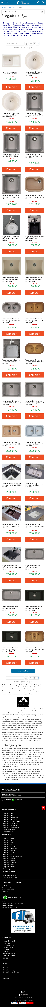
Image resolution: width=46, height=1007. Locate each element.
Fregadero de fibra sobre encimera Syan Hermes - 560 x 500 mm (33, 279)
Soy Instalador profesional (11, 972)
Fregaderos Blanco (9, 867)
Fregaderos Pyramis (9, 850)
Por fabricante (11, 7)
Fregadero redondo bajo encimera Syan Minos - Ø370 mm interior (10, 115)
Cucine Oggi (6, 869)
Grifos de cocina (8, 832)
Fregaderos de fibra (9, 815)
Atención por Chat (8, 970)
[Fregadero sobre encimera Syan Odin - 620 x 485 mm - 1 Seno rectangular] (34, 184)
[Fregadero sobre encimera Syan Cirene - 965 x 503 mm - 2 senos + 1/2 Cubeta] (34, 636)
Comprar (11, 87)
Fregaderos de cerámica (10, 817)
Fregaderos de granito (10, 819)
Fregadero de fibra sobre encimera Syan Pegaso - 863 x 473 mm (33, 608)
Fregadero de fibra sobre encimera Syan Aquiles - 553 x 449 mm (11, 402)
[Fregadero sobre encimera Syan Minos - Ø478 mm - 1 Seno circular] (34, 60)
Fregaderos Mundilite (9, 863)
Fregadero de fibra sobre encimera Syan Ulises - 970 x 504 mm (11, 526)
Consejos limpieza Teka (10, 877)
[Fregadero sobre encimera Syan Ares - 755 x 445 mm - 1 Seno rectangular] (34, 554)
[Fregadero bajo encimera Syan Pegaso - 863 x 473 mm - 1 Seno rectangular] (11, 636)
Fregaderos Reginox (9, 861)
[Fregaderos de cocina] (23, 2)
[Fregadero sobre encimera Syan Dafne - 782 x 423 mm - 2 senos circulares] (11, 307)
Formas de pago (8, 947)
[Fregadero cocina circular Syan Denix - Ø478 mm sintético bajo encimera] (11, 225)
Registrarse (6, 964)
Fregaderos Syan (8, 840)
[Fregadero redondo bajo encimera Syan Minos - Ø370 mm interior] (11, 102)
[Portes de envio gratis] (23, 921)
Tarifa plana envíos (9, 953)
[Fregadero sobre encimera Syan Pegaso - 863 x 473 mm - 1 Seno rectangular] (34, 595)
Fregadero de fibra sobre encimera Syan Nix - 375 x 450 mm (34, 115)
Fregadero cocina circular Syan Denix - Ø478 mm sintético (10, 238)
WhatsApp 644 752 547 (14, 897)
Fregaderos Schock (9, 852)
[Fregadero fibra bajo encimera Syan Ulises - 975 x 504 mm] (34, 472)
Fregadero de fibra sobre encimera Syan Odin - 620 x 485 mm (34, 197)
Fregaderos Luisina (9, 846)
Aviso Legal (6, 943)
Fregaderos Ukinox (9, 858)
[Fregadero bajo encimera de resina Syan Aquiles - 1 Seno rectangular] (34, 389)
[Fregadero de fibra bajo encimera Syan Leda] (34, 513)
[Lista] (37, 43)
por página (24, 47)
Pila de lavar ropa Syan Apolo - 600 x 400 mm (9, 73)
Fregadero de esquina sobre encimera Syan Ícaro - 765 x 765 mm (11, 485)
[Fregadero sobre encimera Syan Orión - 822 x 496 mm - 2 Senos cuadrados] (11, 431)
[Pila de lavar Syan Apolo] (11, 60)
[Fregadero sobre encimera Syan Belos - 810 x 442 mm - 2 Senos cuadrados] (34, 307)
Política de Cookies (9, 955)
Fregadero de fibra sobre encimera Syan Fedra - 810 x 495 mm (34, 444)
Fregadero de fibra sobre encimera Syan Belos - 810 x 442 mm (34, 320)
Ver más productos (23, 671)
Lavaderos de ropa (9, 830)
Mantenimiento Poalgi (9, 875)
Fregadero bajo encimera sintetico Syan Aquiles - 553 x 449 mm (34, 402)
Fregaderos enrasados (10, 825)
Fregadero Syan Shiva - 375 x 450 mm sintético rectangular (34, 238)
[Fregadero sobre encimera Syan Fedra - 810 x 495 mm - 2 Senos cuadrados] (34, 431)
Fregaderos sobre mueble (11, 828)
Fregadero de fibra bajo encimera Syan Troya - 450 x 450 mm (34, 156)
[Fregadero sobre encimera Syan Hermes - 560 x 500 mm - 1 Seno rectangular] (34, 266)
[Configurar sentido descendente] (26, 43)
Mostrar (16, 47)
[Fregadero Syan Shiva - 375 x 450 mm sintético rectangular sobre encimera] (34, 225)
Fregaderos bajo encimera (11, 823)
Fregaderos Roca (8, 854)
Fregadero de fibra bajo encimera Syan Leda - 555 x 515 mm (34, 526)
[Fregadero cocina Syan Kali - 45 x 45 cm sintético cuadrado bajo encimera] (11, 348)
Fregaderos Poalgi (8, 838)
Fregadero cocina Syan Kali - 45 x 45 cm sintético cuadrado (11, 361)
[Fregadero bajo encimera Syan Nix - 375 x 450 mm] (11, 143)
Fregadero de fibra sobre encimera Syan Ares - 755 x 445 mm (34, 567)
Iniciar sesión (7, 966)
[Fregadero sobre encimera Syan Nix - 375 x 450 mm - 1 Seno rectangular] (34, 102)
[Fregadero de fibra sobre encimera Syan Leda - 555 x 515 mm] (11, 554)
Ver (31, 44)
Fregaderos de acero (9, 813)
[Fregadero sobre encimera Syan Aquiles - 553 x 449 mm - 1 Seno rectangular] (11, 389)
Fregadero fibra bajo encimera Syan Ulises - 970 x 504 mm (34, 485)
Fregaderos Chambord (10, 848)
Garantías (6, 951)
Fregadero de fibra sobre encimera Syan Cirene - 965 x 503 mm (34, 649)
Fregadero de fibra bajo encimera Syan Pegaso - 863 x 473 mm (10, 649)
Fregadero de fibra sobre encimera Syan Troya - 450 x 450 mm (11, 197)
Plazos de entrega (8, 945)
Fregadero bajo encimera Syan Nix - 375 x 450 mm (10, 155)
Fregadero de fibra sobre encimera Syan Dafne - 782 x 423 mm (11, 320)
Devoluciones (7, 949)
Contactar (6, 968)
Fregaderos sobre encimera (11, 821)
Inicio (3, 7)
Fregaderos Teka (8, 842)
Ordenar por (11, 44)
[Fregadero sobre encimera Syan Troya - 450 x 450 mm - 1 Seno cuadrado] (11, 184)
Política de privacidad (9, 941)
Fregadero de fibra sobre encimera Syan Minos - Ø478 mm (33, 73)
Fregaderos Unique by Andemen (13, 856)
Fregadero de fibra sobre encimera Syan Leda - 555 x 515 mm (11, 567)
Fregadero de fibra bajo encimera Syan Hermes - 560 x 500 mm (10, 279)
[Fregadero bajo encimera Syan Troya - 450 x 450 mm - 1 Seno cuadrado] (34, 143)
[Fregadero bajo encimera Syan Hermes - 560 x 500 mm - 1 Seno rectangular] (11, 266)
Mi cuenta (6, 962)
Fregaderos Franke (9, 865)
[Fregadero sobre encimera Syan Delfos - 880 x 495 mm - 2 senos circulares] (34, 348)
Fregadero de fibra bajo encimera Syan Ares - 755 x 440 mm (11, 608)
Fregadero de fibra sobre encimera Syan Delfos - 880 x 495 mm (34, 361)
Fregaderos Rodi (8, 844)
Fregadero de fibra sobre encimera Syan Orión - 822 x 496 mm (11, 444)
